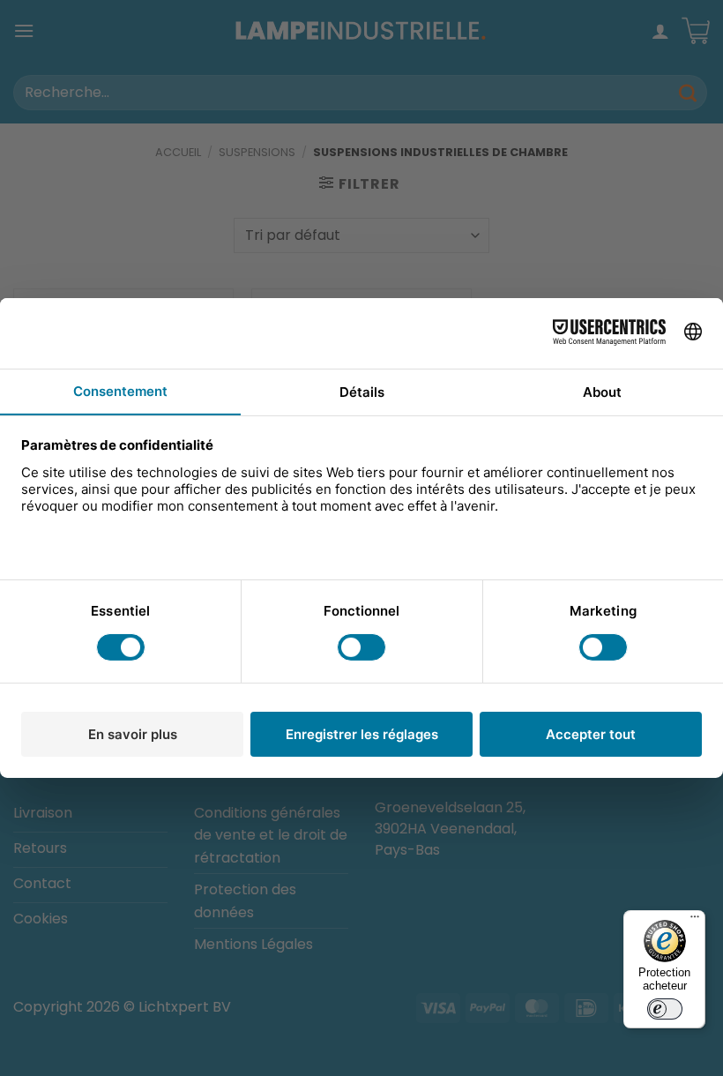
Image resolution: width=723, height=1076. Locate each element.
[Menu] (694, 920)
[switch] (664, 1009)
